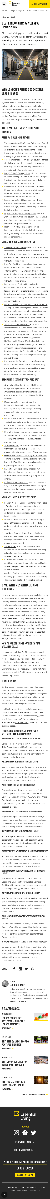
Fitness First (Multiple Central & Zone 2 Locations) (25, 304)
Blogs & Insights (17, 10)
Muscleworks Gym (12, 401)
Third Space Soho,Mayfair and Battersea (22, 142)
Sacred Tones (10, 546)
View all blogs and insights (33, 1094)
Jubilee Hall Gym (11, 445)
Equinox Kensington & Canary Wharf (20, 213)
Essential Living (21, 722)
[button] (4, 4)
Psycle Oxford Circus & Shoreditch (19, 186)
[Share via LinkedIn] (20, 969)
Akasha (7, 572)
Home (4, 10)
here (20, 638)
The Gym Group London (15, 247)
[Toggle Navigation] (4, 4)
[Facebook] (25, 1132)
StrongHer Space (11, 431)
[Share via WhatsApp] (32, 969)
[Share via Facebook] (14, 969)
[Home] (14, 4)
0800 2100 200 (25, 1168)
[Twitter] (33, 1132)
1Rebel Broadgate (12, 159)
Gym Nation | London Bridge (16, 384)
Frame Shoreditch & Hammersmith (19, 199)
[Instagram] (16, 1132)
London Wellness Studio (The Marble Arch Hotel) (25, 502)
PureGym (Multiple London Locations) (20, 264)
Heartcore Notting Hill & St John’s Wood (21, 226)
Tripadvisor (14, 675)
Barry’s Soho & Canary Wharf (17, 173)
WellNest (8, 519)
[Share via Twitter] (26, 969)
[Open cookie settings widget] (4, 1195)
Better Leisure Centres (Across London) (21, 284)
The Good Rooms (12, 532)
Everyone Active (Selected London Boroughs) (24, 361)
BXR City (8, 468)
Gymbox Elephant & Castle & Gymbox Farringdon (25, 455)
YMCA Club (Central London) (16, 324)
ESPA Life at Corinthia (14, 559)
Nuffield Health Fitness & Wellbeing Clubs (22, 340)
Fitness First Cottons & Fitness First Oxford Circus (26, 418)
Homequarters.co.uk (11, 715)
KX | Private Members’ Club (16, 482)
